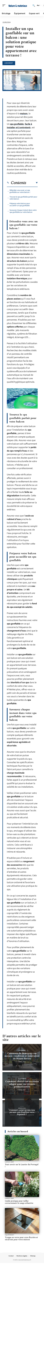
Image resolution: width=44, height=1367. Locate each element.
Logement (8, 63)
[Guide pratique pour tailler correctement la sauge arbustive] (22, 1184)
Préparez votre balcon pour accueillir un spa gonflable (20, 204)
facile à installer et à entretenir (19, 125)
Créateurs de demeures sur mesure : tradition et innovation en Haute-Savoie (22, 1055)
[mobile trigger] (4, 5)
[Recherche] (34, 5)
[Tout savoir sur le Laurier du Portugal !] (22, 1148)
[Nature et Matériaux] (18, 5)
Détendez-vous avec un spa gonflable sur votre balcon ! (20, 191)
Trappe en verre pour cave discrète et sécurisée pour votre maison (21, 1238)
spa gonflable (17, 124)
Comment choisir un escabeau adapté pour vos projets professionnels (22, 1084)
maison (24, 113)
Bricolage (22, 1108)
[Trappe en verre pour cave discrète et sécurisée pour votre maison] (22, 1220)
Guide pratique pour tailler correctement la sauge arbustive (19, 1202)
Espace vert (9, 1162)
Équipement (22, 1078)
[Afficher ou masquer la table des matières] (32, 182)
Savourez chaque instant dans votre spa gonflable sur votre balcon (23, 211)
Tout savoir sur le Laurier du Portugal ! (21, 1165)
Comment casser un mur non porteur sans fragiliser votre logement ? (22, 1112)
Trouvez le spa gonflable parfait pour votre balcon (23, 198)
